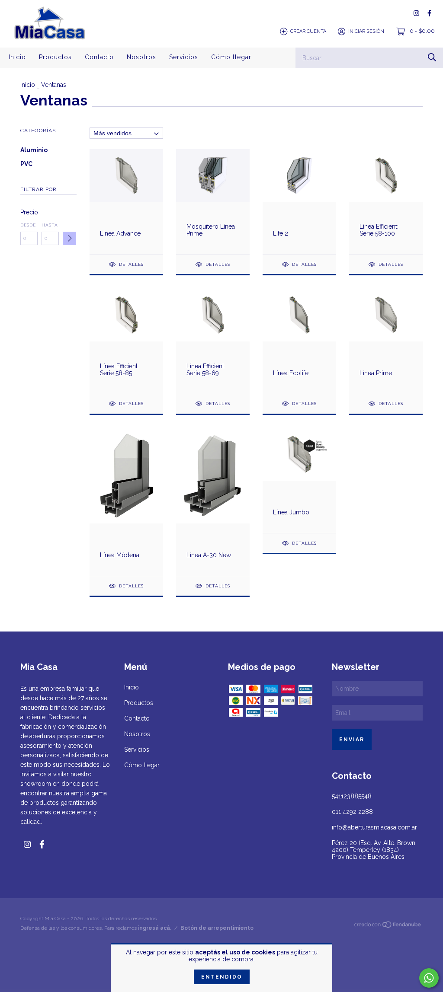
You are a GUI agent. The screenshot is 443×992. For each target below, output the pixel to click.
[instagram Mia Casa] (416, 13)
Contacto (99, 57)
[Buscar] (432, 57)
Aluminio (34, 150)
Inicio (17, 57)
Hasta (50, 225)
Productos (55, 57)
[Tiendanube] (388, 926)
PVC (26, 163)
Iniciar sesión (366, 31)
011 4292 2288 (352, 811)
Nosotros (141, 57)
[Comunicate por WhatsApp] (429, 978)
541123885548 (352, 796)
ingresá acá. (154, 928)
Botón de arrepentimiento (217, 928)
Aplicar (69, 238)
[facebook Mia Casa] (429, 13)
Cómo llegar (231, 57)
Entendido (221, 977)
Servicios (183, 57)
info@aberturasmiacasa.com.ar (374, 827)
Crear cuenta (308, 31)
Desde (28, 225)
